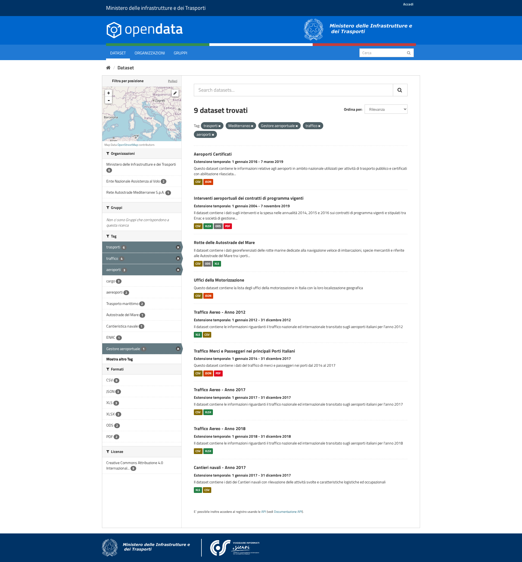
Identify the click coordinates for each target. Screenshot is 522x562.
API (263, 511)
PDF (227, 226)
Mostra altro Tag (119, 359)
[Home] (108, 67)
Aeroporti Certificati (213, 154)
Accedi (408, 4)
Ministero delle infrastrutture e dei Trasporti (156, 8)
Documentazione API (288, 511)
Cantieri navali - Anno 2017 (220, 467)
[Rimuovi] (219, 126)
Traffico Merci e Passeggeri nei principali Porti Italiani (244, 351)
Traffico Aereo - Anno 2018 (220, 428)
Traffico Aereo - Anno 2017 (220, 389)
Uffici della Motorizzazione (219, 280)
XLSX (208, 226)
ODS (218, 226)
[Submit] (408, 52)
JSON (208, 182)
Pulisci (172, 81)
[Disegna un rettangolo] (175, 93)
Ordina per (352, 109)
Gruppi (180, 53)
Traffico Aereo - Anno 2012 (220, 312)
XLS (217, 263)
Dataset (118, 53)
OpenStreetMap (127, 145)
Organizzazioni (150, 53)
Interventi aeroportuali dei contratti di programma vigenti (248, 198)
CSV (198, 182)
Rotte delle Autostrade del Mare (224, 242)
